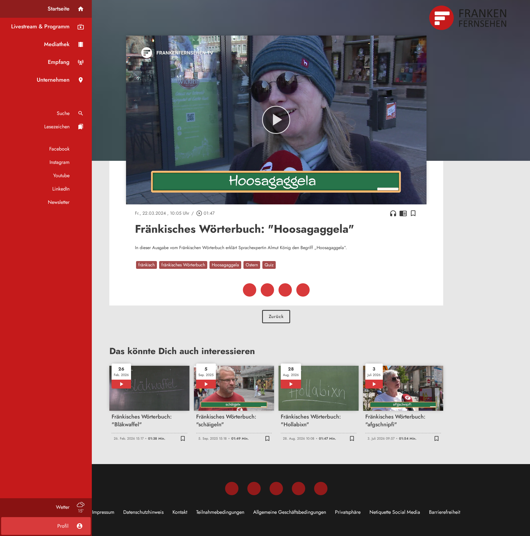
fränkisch (146, 265)
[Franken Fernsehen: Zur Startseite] (468, 18)
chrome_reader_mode (403, 213)
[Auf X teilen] (267, 290)
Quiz (269, 265)
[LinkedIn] (298, 488)
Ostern (252, 265)
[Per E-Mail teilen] (303, 290)
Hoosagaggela (225, 265)
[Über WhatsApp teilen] (285, 290)
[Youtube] (276, 488)
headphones (393, 213)
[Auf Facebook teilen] (249, 290)
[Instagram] (254, 488)
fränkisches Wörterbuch (183, 265)
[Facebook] (231, 488)
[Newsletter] (320, 488)
